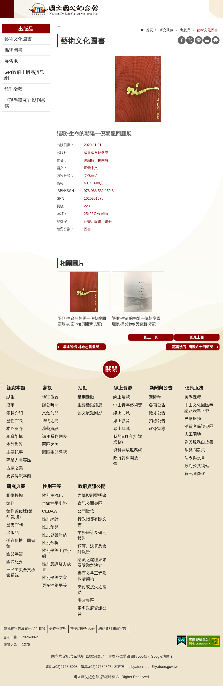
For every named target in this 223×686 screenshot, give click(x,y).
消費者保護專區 (198, 426)
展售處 (11, 61)
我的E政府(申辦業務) (127, 439)
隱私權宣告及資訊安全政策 (25, 628)
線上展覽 (121, 397)
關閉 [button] (111, 369)
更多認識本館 (18, 475)
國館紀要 (14, 561)
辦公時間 (50, 404)
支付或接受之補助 (92, 589)
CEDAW (49, 511)
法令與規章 (194, 457)
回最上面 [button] (197, 337)
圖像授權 (14, 495)
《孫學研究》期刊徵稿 (25, 103)
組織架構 (14, 436)
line (199, 40)
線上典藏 (121, 428)
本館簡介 (14, 428)
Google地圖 (161, 656)
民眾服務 (192, 418)
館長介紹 (14, 412)
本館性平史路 (54, 503)
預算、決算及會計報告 (92, 549)
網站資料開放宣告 (112, 628)
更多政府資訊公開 (92, 611)
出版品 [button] (25, 29)
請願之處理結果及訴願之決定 (92, 562)
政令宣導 (157, 428)
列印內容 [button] (216, 40)
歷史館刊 (14, 524)
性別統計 (50, 518)
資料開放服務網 (127, 449)
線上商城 (121, 412)
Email (207, 40)
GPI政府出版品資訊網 (24, 75)
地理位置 (50, 397)
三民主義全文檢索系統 (20, 572)
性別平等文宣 (54, 577)
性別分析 (50, 542)
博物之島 (50, 420)
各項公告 (157, 404)
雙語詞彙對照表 (82, 628)
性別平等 (52, 486)
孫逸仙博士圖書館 (20, 543)
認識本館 (16, 387)
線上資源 (123, 387)
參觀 (47, 387)
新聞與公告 (161, 387)
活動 (82, 387)
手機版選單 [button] (7, 9)
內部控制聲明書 (92, 495)
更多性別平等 (54, 585)
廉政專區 (86, 600)
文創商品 (50, 412)
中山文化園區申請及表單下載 (198, 407)
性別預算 (50, 526)
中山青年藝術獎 (127, 404)
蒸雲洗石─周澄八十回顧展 (192, 347)
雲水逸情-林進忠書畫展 (81, 347)
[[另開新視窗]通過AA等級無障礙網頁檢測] (203, 641)
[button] (84, 291)
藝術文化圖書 (18, 39)
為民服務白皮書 (198, 442)
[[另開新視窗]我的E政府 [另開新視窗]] (181, 641)
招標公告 (157, 420)
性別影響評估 (54, 534)
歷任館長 (14, 420)
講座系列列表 (54, 436)
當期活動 (86, 397)
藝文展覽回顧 (90, 412)
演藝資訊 (50, 428)
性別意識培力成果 (56, 566)
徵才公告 (157, 412)
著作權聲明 (58, 628)
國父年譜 (14, 553)
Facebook (182, 40)
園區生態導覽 (54, 452)
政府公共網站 (196, 465)
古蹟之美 (14, 467)
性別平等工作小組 (56, 553)
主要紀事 (14, 452)
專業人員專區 (18, 459)
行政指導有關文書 (92, 521)
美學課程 (192, 397)
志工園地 (192, 434)
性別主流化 (52, 495)
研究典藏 (166, 30)
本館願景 (14, 444)
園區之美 (50, 444)
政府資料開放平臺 (127, 460)
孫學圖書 (13, 50)
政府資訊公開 (92, 486)
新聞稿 (155, 397)
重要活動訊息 (90, 404)
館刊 (10, 503)
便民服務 (194, 387)
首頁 (149, 30)
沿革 (10, 404)
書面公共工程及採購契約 (92, 576)
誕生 (10, 397)
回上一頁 (151, 337)
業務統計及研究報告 (92, 535)
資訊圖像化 (194, 473)
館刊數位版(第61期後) (19, 514)
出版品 (185, 30)
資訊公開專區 (90, 503)
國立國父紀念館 (63, 9)
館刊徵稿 (13, 89)
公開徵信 (86, 511)
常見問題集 (194, 449)
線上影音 (121, 420)
